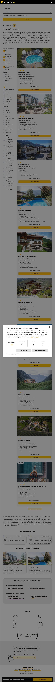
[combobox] (49, 327)
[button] (13, 354)
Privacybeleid (34, 337)
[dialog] (27, 341)
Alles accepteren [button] (40, 350)
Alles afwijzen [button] (23, 350)
